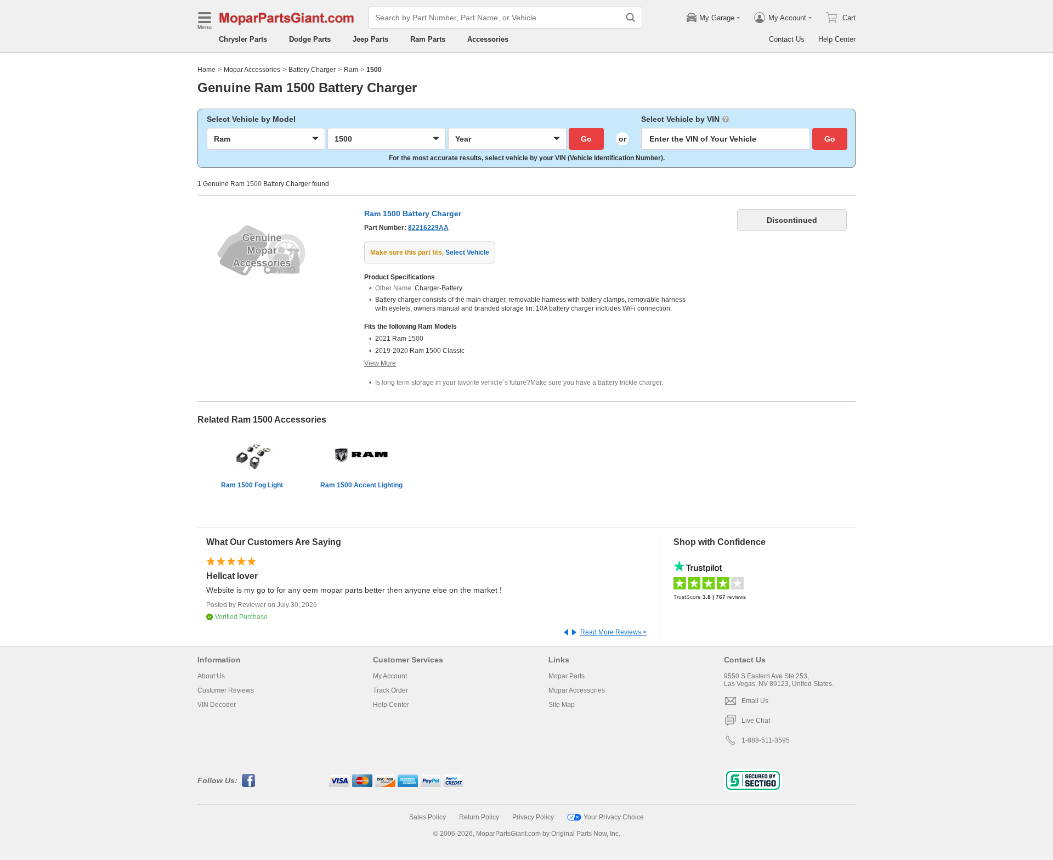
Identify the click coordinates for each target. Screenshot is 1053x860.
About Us (211, 676)
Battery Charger (312, 70)
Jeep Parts (370, 39)
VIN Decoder (216, 705)
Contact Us (787, 39)
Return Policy (479, 817)
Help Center (837, 39)
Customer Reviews (225, 690)
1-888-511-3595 (765, 740)
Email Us (754, 701)
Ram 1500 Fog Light (252, 485)
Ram (351, 70)
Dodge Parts (310, 39)
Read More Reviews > (613, 632)
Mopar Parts (566, 676)
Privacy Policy (533, 817)
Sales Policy (427, 817)
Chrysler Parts (243, 39)
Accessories (487, 39)
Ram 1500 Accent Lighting (361, 485)
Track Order (390, 690)
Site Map (561, 705)
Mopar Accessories (252, 70)
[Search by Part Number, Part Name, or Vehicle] (630, 17)
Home (206, 70)
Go (586, 138)
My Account (390, 676)
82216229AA (428, 228)
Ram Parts (427, 39)
